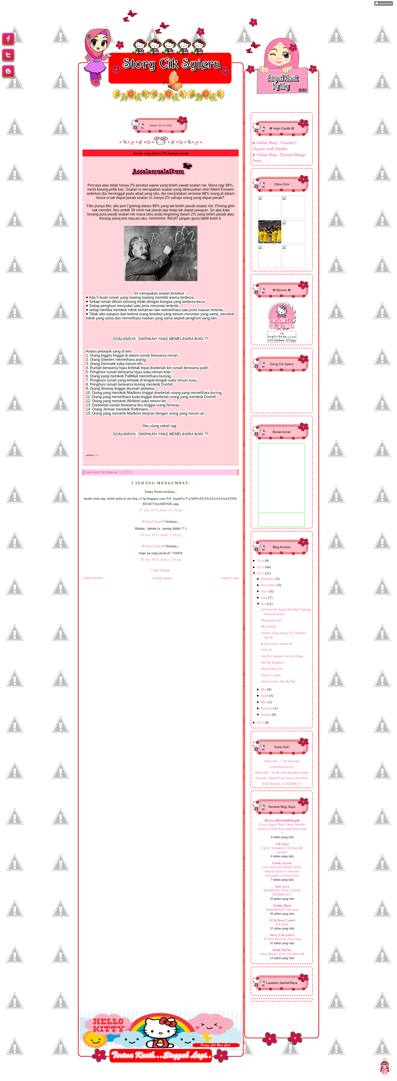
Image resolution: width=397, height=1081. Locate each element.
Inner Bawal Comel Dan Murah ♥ (282, 954)
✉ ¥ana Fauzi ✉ (153, 521)
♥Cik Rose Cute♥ (282, 920)
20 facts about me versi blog (282, 939)
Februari (267, 708)
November (268, 585)
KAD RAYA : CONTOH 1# (281, 784)
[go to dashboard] (8, 78)
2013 (260, 567)
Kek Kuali (282, 924)
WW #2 (266, 650)
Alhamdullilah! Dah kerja (282, 909)
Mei (263, 689)
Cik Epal (282, 844)
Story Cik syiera (282, 935)
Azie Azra (282, 886)
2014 (260, 560)
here (96, 455)
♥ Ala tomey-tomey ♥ (276, 643)
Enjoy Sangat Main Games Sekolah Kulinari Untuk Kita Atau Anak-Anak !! (282, 829)
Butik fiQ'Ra (282, 950)
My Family (269, 626)
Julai (264, 597)
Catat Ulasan (160, 570)
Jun (263, 604)
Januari (266, 714)
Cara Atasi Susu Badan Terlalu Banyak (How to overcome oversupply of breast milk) (282, 871)
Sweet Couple (271, 675)
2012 (260, 573)
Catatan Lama (230, 578)
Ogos (264, 591)
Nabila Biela (282, 905)
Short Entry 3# (271, 669)
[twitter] (8, 62)
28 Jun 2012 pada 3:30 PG (160, 535)
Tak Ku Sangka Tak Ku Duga (282, 656)
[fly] (384, 1067)
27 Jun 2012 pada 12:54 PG (160, 510)
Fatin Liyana (282, 863)
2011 (260, 722)
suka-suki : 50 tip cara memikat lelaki (282, 772)
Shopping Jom (271, 620)
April (264, 695)
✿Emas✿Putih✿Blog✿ (282, 820)
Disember (268, 579)
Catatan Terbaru (92, 578)
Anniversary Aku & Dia (278, 681)
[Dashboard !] (383, 4)
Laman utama (162, 578)
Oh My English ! (273, 662)
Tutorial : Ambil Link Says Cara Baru (281, 778)
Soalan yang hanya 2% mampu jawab (160, 153)
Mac (264, 702)
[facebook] (8, 46)
